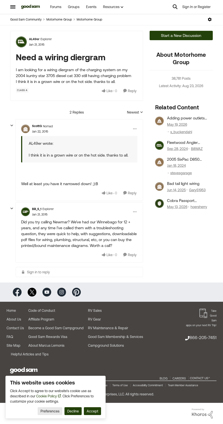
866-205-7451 (202, 337)
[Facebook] (17, 292)
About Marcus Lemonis (46, 345)
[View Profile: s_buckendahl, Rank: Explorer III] (159, 121)
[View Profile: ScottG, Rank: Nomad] (25, 128)
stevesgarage (181, 173)
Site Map (13, 345)
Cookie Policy (46, 396)
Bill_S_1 (36, 209)
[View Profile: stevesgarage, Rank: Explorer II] (159, 162)
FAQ (10, 337)
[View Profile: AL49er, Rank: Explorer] (21, 41)
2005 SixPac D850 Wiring (183, 159)
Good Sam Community (26, 19)
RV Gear (94, 319)
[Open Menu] (210, 19)
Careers (179, 378)
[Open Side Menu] (13, 6)
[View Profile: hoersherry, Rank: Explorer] (159, 203)
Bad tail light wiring (183, 183)
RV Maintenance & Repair (108, 328)
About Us (14, 319)
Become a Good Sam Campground (56, 328)
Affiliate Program (41, 319)
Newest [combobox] (135, 112)
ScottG (37, 126)
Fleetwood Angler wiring (182, 142)
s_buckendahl (181, 132)
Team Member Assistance (183, 385)
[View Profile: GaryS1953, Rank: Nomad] (159, 186)
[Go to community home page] (30, 6)
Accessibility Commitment (148, 385)
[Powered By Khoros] (202, 413)
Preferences (50, 411)
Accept (92, 411)
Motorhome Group (59, 19)
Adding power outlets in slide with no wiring (186, 118)
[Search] (175, 6)
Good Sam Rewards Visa (47, 337)
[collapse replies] (11, 125)
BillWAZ (197, 149)
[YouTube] (47, 292)
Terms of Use (120, 385)
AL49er (34, 39)
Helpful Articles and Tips (30, 354)
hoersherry (199, 207)
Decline (73, 411)
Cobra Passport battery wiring (180, 200)
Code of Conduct (41, 310)
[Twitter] (32, 292)
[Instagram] (61, 292)
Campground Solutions (106, 345)
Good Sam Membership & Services (115, 337)
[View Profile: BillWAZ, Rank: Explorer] (159, 145)
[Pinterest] (76, 292)
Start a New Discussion (181, 35)
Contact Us (15, 328)
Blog (163, 378)
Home (11, 310)
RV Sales (95, 310)
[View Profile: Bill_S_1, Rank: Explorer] (25, 211)
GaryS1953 (197, 190)
